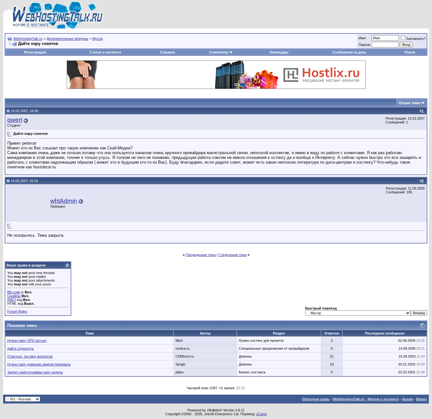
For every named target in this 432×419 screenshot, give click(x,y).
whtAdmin (63, 200)
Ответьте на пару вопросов (29, 356)
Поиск (409, 52)
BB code (13, 292)
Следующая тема (233, 255)
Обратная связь (316, 399)
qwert (14, 119)
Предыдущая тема (201, 255)
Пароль (365, 45)
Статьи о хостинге (105, 52)
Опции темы (409, 103)
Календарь (279, 52)
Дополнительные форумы (67, 39)
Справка (167, 52)
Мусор (97, 39)
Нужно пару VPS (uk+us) (27, 340)
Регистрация (35, 52)
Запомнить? (416, 39)
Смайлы (14, 296)
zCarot (261, 414)
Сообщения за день (349, 52)
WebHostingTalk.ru (27, 39)
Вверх (421, 399)
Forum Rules (17, 311)
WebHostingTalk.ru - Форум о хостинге (366, 399)
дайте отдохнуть (20, 348)
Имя (362, 38)
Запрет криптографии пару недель (35, 372)
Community (219, 52)
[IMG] (11, 300)
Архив (407, 399)
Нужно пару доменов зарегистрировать (39, 364)
